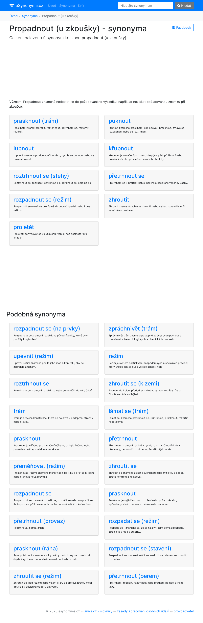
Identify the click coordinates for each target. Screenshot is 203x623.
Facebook (183, 27)
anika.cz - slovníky (98, 611)
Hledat (185, 6)
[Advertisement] (101, 71)
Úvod (52, 6)
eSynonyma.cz (28, 5)
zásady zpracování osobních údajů (143, 611)
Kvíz (81, 6)
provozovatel (184, 611)
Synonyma (67, 6)
